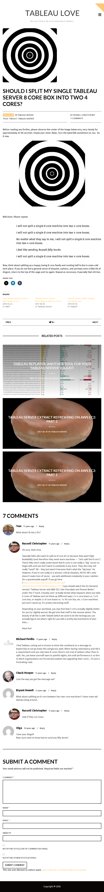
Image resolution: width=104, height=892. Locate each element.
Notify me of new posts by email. (20, 858)
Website (7, 833)
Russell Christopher (84, 115)
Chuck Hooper (24, 672)
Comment (8, 777)
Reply (41, 526)
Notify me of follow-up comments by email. (25, 849)
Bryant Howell (25, 690)
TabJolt (13, 118)
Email (6, 820)
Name (6, 808)
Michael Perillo (25, 639)
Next (95, 322)
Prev (8, 322)
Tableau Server (25, 115)
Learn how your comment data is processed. (64, 870)
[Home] (52, 13)
